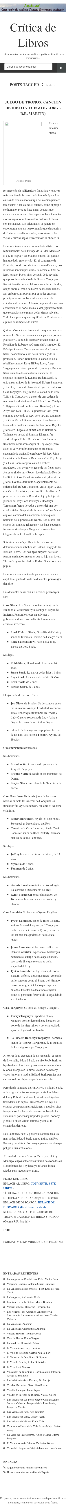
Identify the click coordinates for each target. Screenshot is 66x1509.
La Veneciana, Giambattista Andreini (26, 1328)
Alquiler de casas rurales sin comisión (27, 1467)
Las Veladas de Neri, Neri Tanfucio (25, 1411)
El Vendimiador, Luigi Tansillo (23, 1348)
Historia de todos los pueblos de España (28, 1472)
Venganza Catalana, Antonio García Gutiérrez (30, 1284)
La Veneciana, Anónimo (19, 1324)
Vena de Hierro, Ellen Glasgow (23, 1338)
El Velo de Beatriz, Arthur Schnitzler (26, 1362)
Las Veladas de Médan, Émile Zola (25, 1421)
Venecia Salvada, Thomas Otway (24, 1333)
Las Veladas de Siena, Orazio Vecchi (26, 1416)
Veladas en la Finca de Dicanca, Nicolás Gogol (31, 1394)
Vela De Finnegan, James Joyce (23, 1390)
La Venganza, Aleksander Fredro (24, 1297)
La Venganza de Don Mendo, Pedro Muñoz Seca (32, 1279)
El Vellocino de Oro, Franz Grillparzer (27, 1357)
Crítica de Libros (33, 34)
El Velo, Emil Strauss (18, 1367)
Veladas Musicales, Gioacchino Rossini (27, 1385)
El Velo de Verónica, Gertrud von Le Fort (28, 1352)
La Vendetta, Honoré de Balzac (23, 1343)
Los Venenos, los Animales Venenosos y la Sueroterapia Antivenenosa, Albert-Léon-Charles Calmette (32, 1315)
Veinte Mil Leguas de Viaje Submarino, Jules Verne (34, 1448)
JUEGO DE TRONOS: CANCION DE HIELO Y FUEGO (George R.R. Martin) (33, 107)
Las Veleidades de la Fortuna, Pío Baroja (28, 1380)
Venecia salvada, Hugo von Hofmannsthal (28, 1307)
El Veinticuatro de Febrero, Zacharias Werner (31, 1443)
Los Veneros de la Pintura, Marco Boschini (29, 1302)
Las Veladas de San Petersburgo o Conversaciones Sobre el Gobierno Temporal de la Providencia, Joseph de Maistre (33, 1403)
